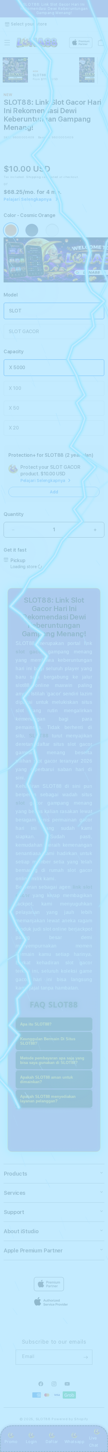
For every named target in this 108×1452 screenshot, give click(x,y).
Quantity (13, 514)
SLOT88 (43, 1419)
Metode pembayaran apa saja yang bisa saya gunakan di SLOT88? (52, 1060)
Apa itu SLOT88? (36, 1024)
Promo (10, 1441)
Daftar (52, 1441)
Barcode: (44, 137)
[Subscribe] (85, 1357)
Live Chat (93, 1441)
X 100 (15, 388)
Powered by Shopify (70, 1419)
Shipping (33, 177)
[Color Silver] (52, 230)
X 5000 (17, 367)
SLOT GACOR (24, 331)
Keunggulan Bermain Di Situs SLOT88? (47, 1041)
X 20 (14, 428)
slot (20, 803)
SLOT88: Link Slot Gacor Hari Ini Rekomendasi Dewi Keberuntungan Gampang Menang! (54, 8)
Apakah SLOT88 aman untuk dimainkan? (46, 1079)
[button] (7, 42)
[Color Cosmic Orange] (11, 230)
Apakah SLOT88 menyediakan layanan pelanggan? (48, 1098)
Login (31, 1441)
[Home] (37, 42)
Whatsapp (74, 1441)
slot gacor (29, 651)
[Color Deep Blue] (31, 230)
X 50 (14, 408)
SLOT (15, 311)
